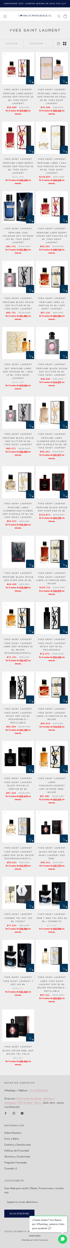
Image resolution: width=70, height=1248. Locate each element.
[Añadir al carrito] (30, 80)
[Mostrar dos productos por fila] (64, 43)
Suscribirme (19, 1213)
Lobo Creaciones (41, 1239)
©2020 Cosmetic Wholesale (23, 1231)
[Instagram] (14, 1113)
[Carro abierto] (65, 16)
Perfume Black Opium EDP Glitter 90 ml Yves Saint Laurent (18, 305)
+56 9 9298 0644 (38, 1090)
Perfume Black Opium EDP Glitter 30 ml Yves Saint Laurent (51, 371)
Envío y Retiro (11, 1138)
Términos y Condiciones (17, 1156)
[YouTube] (22, 1113)
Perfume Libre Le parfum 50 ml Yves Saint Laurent (52, 305)
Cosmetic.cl (10, 1168)
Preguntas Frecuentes (15, 1162)
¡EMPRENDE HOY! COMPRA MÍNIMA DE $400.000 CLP (35, 4)
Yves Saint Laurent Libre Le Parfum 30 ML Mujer (51, 716)
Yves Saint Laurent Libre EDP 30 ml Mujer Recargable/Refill (18, 855)
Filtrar (12, 43)
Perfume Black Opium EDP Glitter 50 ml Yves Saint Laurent (18, 441)
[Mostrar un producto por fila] (58, 43)
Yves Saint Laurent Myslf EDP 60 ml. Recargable (52, 646)
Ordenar (37, 43)
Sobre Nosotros (12, 1133)
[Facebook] (5, 1113)
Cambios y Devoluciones (17, 1144)
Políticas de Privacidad (16, 1150)
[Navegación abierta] (5, 16)
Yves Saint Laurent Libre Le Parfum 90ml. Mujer (51, 580)
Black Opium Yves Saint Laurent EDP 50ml (52, 855)
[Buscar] (58, 16)
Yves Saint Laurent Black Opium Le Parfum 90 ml (18, 785)
